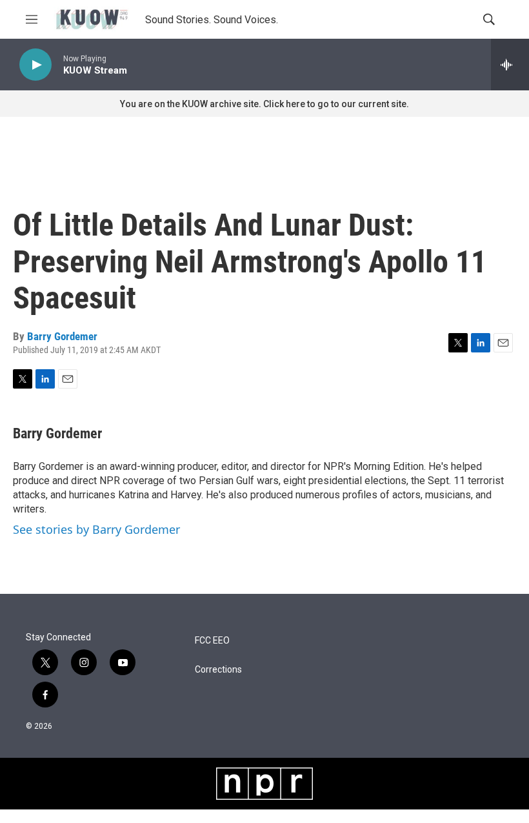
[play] (35, 64)
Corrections (218, 670)
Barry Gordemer (62, 336)
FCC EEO (212, 640)
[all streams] (510, 64)
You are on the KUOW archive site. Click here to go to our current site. (264, 104)
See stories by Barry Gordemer (96, 529)
